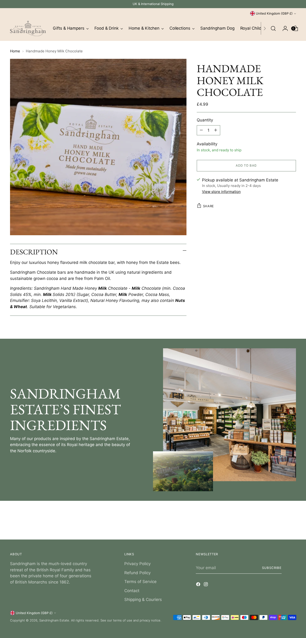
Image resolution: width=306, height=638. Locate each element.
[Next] (264, 28)
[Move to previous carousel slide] (281, 523)
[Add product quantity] (215, 130)
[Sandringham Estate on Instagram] (206, 585)
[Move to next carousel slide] (292, 523)
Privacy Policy (137, 563)
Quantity (205, 119)
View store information (221, 191)
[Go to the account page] (283, 28)
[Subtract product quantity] (201, 130)
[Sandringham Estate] (28, 28)
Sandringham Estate (54, 620)
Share (208, 206)
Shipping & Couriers (143, 599)
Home (15, 51)
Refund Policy (137, 572)
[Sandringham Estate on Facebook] (199, 585)
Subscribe (272, 568)
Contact (131, 590)
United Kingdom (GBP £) (274, 13)
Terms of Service (140, 581)
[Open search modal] (273, 28)
